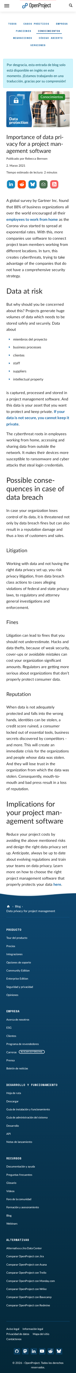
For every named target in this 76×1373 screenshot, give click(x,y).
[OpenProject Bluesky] (59, 1351)
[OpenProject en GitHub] (17, 1351)
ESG (9, 1028)
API (8, 1134)
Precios (10, 946)
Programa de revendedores (22, 1044)
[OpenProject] (8, 906)
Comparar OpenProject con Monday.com (30, 1281)
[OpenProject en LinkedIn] (34, 1351)
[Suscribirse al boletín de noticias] (43, 184)
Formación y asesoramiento (22, 1207)
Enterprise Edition (17, 978)
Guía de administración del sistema (27, 1117)
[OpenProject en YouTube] (42, 1351)
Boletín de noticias (17, 1068)
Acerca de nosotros (17, 1019)
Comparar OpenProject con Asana (26, 1264)
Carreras (11, 1052)
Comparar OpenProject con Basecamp (29, 1297)
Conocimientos (49, 31)
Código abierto (51, 38)
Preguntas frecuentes (19, 1175)
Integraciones (14, 954)
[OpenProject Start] (37, 6)
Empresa (62, 23)
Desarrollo (12, 1126)
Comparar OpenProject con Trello (26, 1273)
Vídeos (10, 1191)
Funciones (23, 31)
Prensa (10, 1060)
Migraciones (22, 38)
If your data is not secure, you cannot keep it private (37, 418)
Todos (12, 23)
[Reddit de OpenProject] (51, 1351)
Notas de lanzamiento (19, 1142)
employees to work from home (32, 220)
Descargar (12, 1101)
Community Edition (18, 970)
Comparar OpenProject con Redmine (28, 1305)
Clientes (11, 1036)
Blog (18, 906)
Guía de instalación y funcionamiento (28, 1109)
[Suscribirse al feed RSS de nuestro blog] (54, 184)
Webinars (12, 1223)
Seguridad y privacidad (19, 987)
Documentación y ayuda (20, 1166)
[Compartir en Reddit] (22, 184)
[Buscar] (71, 5)
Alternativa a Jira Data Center (24, 1248)
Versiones (38, 45)
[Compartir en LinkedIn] (11, 184)
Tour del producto (16, 938)
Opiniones (12, 995)
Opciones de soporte (18, 962)
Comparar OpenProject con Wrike (26, 1289)
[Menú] (7, 6)
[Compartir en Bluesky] (32, 184)
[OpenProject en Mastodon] (25, 1351)
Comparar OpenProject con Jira (25, 1256)
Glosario (11, 1183)
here (57, 885)
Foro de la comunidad (18, 1199)
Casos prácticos (36, 23)
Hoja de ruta (13, 1093)
